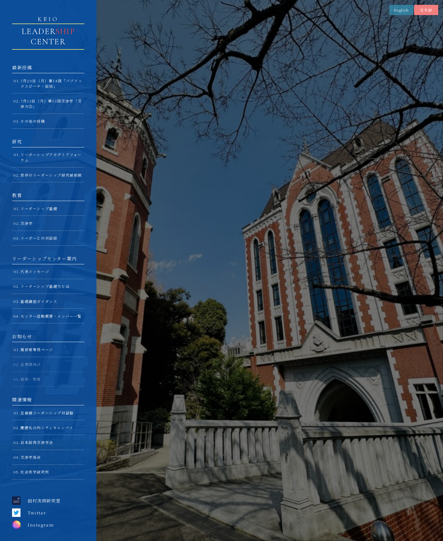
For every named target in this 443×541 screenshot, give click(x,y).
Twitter (37, 513)
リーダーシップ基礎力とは (45, 286)
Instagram (41, 525)
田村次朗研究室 (44, 501)
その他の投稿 (32, 121)
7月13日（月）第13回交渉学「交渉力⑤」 (51, 103)
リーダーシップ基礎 (38, 208)
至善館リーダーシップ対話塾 (47, 412)
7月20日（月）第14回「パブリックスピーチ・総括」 (51, 83)
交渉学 (26, 223)
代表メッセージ (34, 271)
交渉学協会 (30, 457)
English (401, 9)
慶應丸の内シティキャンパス (46, 427)
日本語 (426, 9)
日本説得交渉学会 (36, 442)
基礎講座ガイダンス (38, 301)
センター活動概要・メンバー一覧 (51, 316)
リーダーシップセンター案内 (44, 258)
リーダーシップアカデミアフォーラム (51, 157)
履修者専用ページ (36, 349)
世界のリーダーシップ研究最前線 (51, 175)
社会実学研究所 (34, 471)
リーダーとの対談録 (38, 238)
